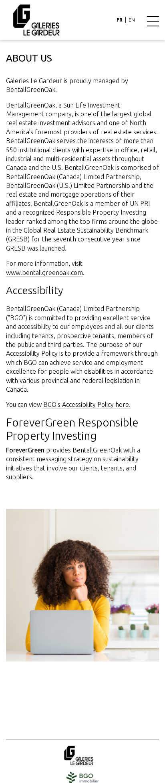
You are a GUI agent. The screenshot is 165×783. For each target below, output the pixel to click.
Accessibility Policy (32, 353)
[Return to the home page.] (36, 19)
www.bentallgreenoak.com (44, 272)
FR (120, 19)
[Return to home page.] (82, 755)
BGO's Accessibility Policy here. (86, 404)
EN (132, 19)
